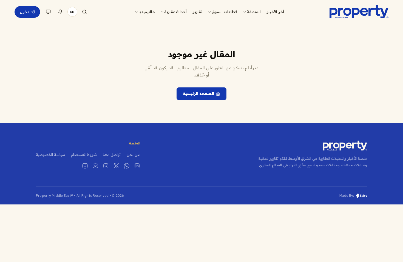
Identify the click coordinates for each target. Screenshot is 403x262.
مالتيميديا (146, 11)
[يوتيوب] (95, 166)
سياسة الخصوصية (50, 154)
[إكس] (116, 166)
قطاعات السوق (224, 11)
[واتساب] (127, 166)
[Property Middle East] (359, 11)
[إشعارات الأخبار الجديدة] (60, 12)
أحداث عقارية (175, 11)
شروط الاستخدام (84, 154)
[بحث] (84, 12)
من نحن (133, 154)
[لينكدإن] (137, 166)
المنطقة (254, 11)
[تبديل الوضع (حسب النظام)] (48, 12)
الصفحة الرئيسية (198, 93)
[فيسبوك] (85, 166)
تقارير (197, 11)
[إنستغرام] (106, 166)
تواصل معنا (112, 154)
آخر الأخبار (275, 11)
